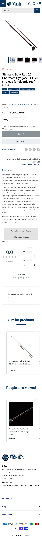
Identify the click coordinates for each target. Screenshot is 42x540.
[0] (38, 4)
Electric (5, 92)
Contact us (20, 141)
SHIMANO (5, 85)
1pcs (4, 89)
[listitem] (21, 353)
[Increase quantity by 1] (23, 119)
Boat (17, 89)
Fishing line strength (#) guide (21, 231)
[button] (8, 69)
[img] (9, 257)
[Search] (37, 10)
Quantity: (5, 120)
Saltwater (14, 92)
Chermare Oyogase (27, 89)
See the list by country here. (31, 165)
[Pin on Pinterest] (30, 149)
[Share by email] (38, 149)
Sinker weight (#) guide (21, 237)
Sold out (21, 134)
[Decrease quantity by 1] (12, 119)
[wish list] (34, 3)
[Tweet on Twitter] (34, 149)
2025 (10, 89)
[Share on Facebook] (26, 149)
